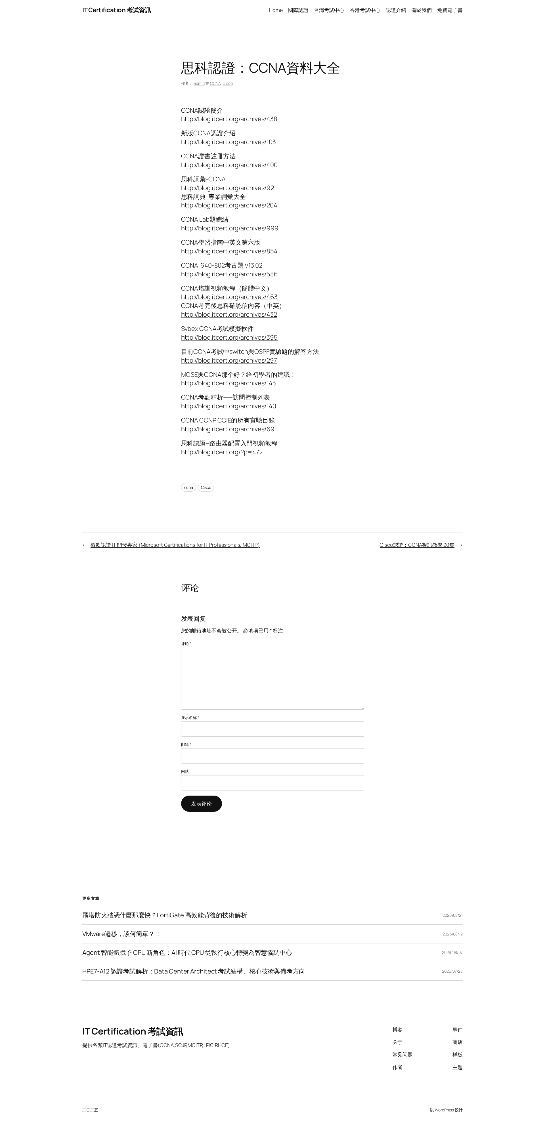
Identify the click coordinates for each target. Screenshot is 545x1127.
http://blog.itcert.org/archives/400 (229, 165)
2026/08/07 (452, 952)
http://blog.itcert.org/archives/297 (229, 360)
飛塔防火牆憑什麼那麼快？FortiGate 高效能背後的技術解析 (164, 915)
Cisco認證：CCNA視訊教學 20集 (417, 544)
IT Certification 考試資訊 (116, 10)
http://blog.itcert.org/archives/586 (229, 274)
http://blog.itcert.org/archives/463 (229, 297)
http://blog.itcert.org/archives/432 (229, 314)
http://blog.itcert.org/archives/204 (229, 205)
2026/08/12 (453, 934)
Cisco (228, 83)
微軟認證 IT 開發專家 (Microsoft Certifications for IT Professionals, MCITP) (175, 544)
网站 (185, 771)
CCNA (215, 83)
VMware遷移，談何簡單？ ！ (122, 933)
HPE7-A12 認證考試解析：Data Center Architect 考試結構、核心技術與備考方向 (193, 971)
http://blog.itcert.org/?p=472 (222, 452)
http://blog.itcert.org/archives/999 (230, 228)
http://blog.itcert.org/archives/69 (228, 429)
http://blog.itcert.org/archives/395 (229, 337)
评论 (186, 643)
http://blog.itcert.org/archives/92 (227, 188)
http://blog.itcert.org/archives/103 (228, 142)
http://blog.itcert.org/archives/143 (228, 383)
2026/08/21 (453, 915)
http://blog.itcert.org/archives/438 (229, 119)
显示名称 (190, 717)
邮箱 (186, 744)
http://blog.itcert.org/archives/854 (229, 251)
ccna (188, 487)
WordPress (444, 1110)
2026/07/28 (452, 971)
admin (199, 83)
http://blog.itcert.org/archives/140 (228, 406)
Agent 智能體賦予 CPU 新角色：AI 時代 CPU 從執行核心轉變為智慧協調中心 (187, 952)
